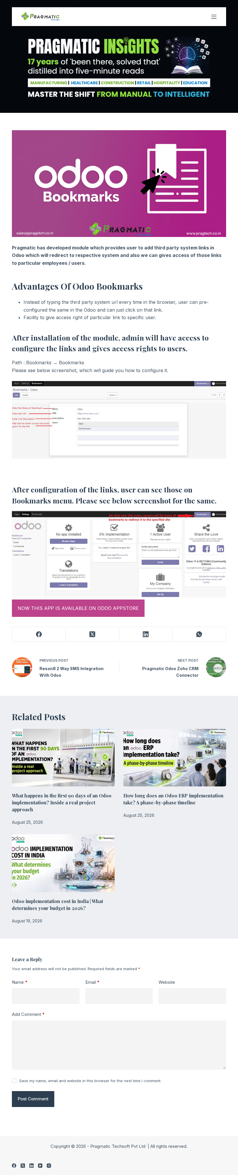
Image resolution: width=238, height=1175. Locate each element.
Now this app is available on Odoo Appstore (78, 608)
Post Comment (33, 1099)
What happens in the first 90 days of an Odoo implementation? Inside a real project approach (61, 802)
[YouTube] (40, 1165)
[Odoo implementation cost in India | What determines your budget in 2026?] (63, 863)
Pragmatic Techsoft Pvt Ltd (118, 1146)
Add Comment (28, 1014)
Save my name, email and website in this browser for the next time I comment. (90, 1080)
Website (166, 982)
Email (92, 982)
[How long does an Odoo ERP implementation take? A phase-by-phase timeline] (174, 757)
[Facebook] (39, 634)
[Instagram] (49, 1165)
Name (20, 982)
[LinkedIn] (146, 634)
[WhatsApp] (199, 634)
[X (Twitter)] (92, 634)
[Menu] (214, 16)
